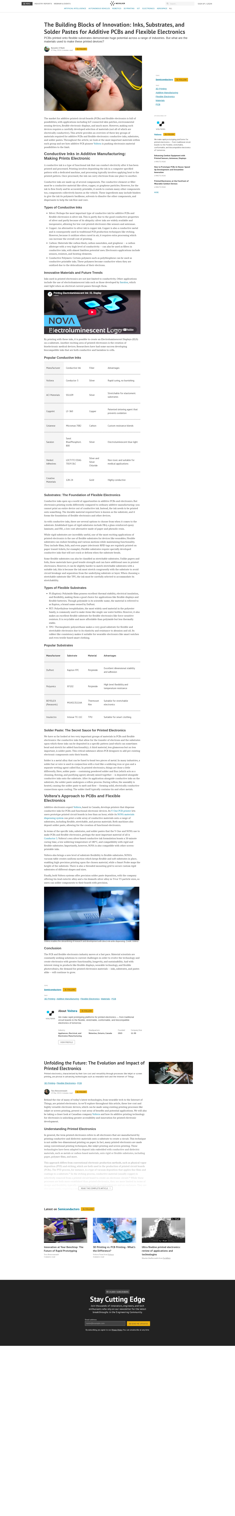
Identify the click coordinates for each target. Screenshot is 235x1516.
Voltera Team (98, 1254)
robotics (116, 8)
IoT (138, 8)
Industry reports (43, 4)
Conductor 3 (50, 838)
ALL (170, 8)
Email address (91, 1320)
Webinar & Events (62, 4)
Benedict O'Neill (58, 48)
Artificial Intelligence (75, 8)
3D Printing (129, 8)
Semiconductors (164, 79)
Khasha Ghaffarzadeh (150, 1258)
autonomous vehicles (99, 8)
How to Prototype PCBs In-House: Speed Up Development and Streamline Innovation (172, 169)
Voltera (97, 143)
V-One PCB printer (121, 810)
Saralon (124, 282)
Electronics (148, 8)
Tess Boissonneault (59, 1091)
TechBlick (166, 1258)
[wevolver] (117, 4)
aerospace (162, 8)
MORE (156, 192)
